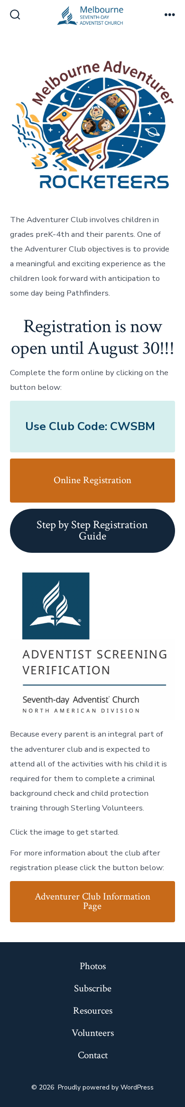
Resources (92, 1010)
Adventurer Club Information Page (92, 901)
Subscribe (92, 988)
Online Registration (92, 480)
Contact (93, 1055)
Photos (93, 966)
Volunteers (93, 1032)
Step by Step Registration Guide (92, 530)
